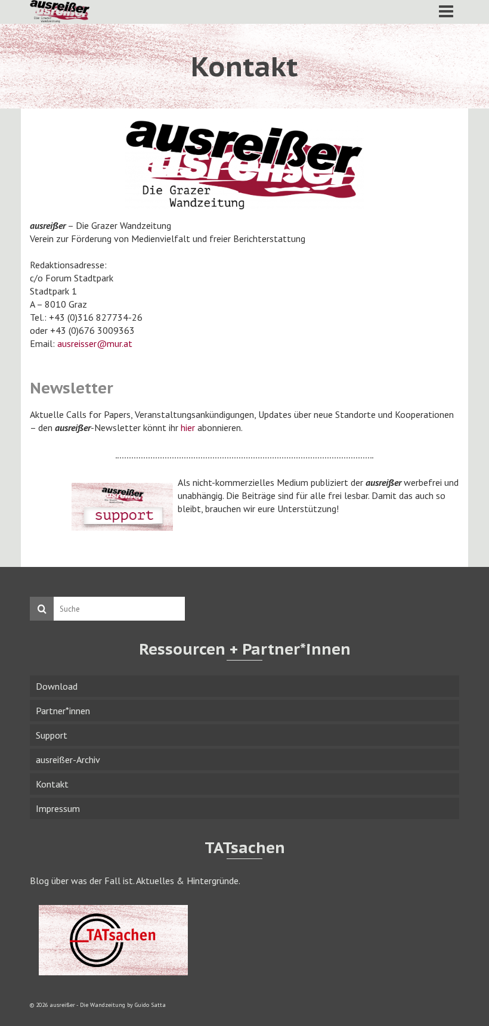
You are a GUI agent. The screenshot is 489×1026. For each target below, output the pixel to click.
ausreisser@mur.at (94, 343)
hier (188, 427)
